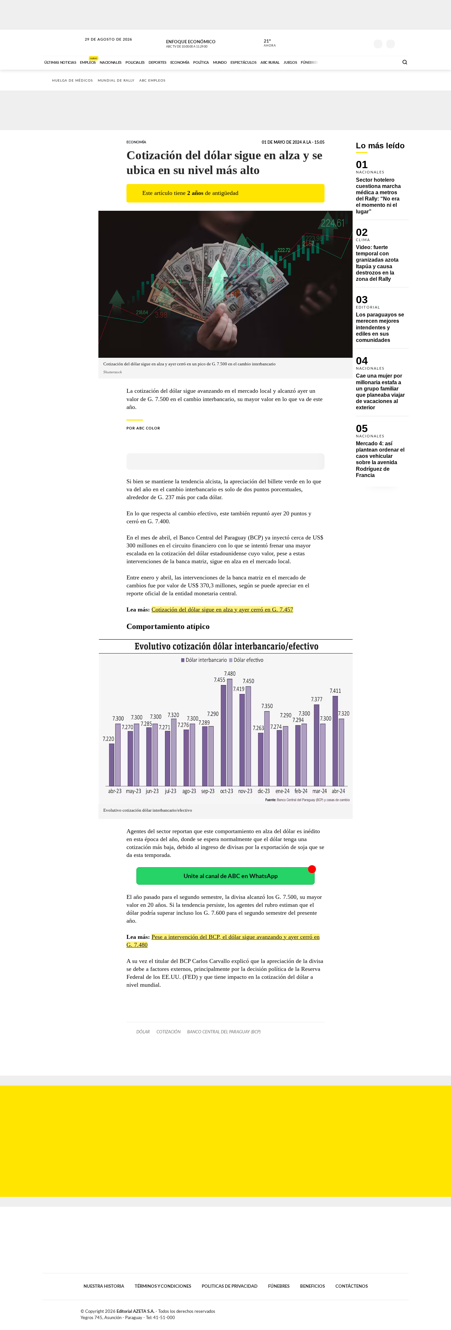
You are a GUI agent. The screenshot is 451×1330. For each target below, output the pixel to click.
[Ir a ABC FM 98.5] (385, 61)
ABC (63, 42)
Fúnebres (279, 1286)
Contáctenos (351, 1286)
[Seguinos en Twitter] (345, 43)
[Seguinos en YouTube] (355, 43)
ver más (266, 43)
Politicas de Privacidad (230, 1286)
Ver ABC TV (199, 43)
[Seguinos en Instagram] (364, 43)
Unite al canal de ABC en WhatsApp (231, 876)
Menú (403, 43)
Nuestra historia (104, 1286)
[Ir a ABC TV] (340, 61)
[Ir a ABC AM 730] (358, 61)
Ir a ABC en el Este (102, 46)
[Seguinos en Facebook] (335, 43)
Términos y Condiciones (163, 1286)
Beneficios (312, 1286)
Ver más (382, 190)
